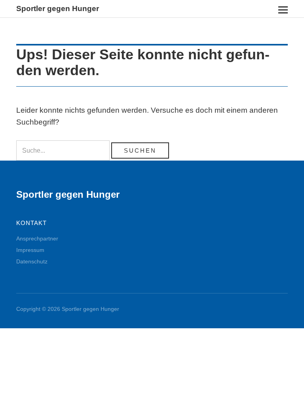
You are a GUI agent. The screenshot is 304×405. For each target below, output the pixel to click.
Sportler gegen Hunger (57, 8)
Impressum (30, 250)
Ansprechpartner (37, 238)
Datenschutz (32, 261)
